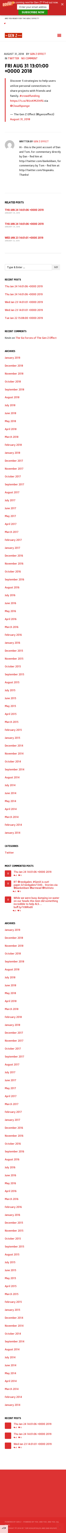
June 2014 (10, 793)
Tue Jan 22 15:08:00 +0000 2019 (24, 318)
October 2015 (13, 666)
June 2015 (10, 698)
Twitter (13, 58)
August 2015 (12, 682)
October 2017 (13, 476)
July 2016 (10, 595)
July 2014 (10, 785)
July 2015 (10, 690)
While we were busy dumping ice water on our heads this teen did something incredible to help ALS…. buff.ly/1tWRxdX (36, 902)
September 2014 (14, 769)
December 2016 (14, 555)
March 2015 (11, 721)
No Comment (29, 58)
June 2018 (10, 413)
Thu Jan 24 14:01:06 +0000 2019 (24, 209)
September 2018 (14, 389)
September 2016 (14, 579)
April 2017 (10, 524)
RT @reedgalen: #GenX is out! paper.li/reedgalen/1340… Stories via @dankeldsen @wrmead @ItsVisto (36, 884)
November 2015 (14, 658)
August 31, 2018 (20, 119)
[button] (33, 7)
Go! (56, 267)
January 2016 (12, 642)
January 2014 (12, 832)
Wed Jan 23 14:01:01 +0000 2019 (24, 237)
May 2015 (10, 706)
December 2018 (14, 365)
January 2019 (12, 357)
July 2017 (10, 500)
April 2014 (11, 809)
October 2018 (13, 381)
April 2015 (10, 714)
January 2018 (12, 452)
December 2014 (14, 745)
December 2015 (14, 650)
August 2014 (12, 777)
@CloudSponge (20, 105)
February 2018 (13, 444)
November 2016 (14, 563)
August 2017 (12, 492)
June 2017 (10, 508)
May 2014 (10, 801)
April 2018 (10, 429)
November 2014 (14, 753)
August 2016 (12, 587)
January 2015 (12, 737)
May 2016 (10, 611)
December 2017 (14, 460)
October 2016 (13, 571)
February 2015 (13, 729)
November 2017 (14, 468)
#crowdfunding (30, 95)
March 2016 (11, 627)
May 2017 (10, 516)
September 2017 (14, 484)
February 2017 (13, 539)
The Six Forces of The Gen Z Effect (36, 337)
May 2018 (10, 421)
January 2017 (12, 547)
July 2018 (10, 405)
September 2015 (14, 674)
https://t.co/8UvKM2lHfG (27, 100)
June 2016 (10, 603)
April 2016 (10, 619)
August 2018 (12, 397)
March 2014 (12, 817)
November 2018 (14, 373)
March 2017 (11, 532)
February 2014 (13, 824)
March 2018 (11, 436)
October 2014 (13, 761)
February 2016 (13, 634)
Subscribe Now (33, 12)
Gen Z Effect (38, 53)
